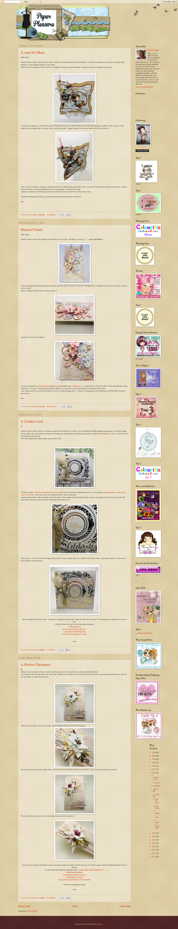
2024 (154, 759)
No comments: (52, 406)
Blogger (99, 924)
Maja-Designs (43, 386)
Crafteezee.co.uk (78, 386)
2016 (154, 843)
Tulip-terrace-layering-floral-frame (47, 492)
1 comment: (51, 650)
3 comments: (51, 215)
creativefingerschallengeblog (74, 632)
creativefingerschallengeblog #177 (91, 870)
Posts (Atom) (32, 911)
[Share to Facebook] (67, 215)
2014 (154, 850)
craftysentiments (74, 627)
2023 (154, 763)
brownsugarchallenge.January (74, 629)
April (156, 786)
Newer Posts (24, 906)
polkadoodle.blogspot (74, 872)
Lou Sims (111, 434)
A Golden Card (32, 421)
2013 (154, 853)
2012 (154, 857)
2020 (154, 773)
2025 (154, 756)
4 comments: (51, 898)
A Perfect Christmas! (36, 664)
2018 (154, 836)
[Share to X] (65, 215)
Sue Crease (154, 50)
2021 (154, 769)
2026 (154, 752)
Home (75, 906)
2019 (154, 833)
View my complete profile (144, 87)
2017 (154, 840)
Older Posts (125, 906)
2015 (154, 847)
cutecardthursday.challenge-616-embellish (74, 880)
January (156, 794)
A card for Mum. (33, 52)
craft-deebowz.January (74, 877)
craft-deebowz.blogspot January (74, 634)
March (156, 789)
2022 (154, 766)
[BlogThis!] (63, 215)
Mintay (55, 386)
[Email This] (60, 215)
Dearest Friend (31, 229)
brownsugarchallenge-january (74, 875)
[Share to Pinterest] (70, 215)
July (155, 783)
